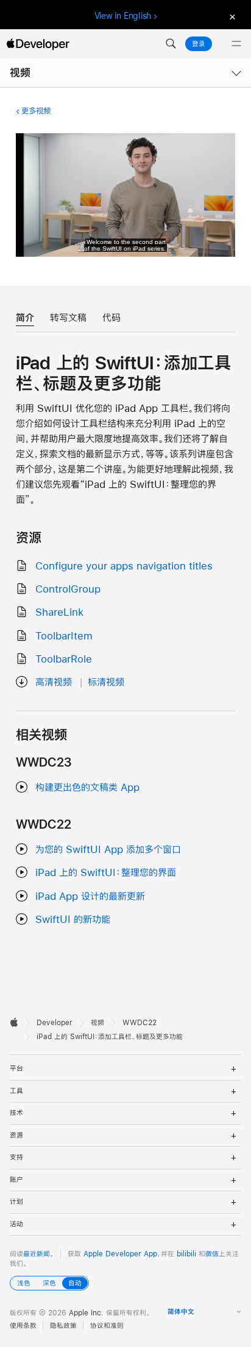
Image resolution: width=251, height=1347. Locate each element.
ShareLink (59, 612)
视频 (20, 72)
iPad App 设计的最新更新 (90, 896)
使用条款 (23, 1325)
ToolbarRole (63, 658)
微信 (212, 1254)
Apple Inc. (86, 1313)
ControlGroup (68, 588)
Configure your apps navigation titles (124, 565)
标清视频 (106, 682)
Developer (54, 1022)
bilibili (186, 1254)
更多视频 (36, 110)
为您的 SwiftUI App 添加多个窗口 (108, 849)
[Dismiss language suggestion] (231, 16)
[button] (170, 43)
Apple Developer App (120, 1254)
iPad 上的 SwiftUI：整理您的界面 (105, 872)
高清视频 (53, 682)
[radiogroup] (49, 1283)
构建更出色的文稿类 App (87, 787)
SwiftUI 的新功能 (72, 919)
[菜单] (236, 43)
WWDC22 (139, 1022)
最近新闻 (36, 1254)
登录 (198, 43)
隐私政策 (63, 1325)
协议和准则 (107, 1325)
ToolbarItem (64, 635)
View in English (123, 16)
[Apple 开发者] (38, 43)
